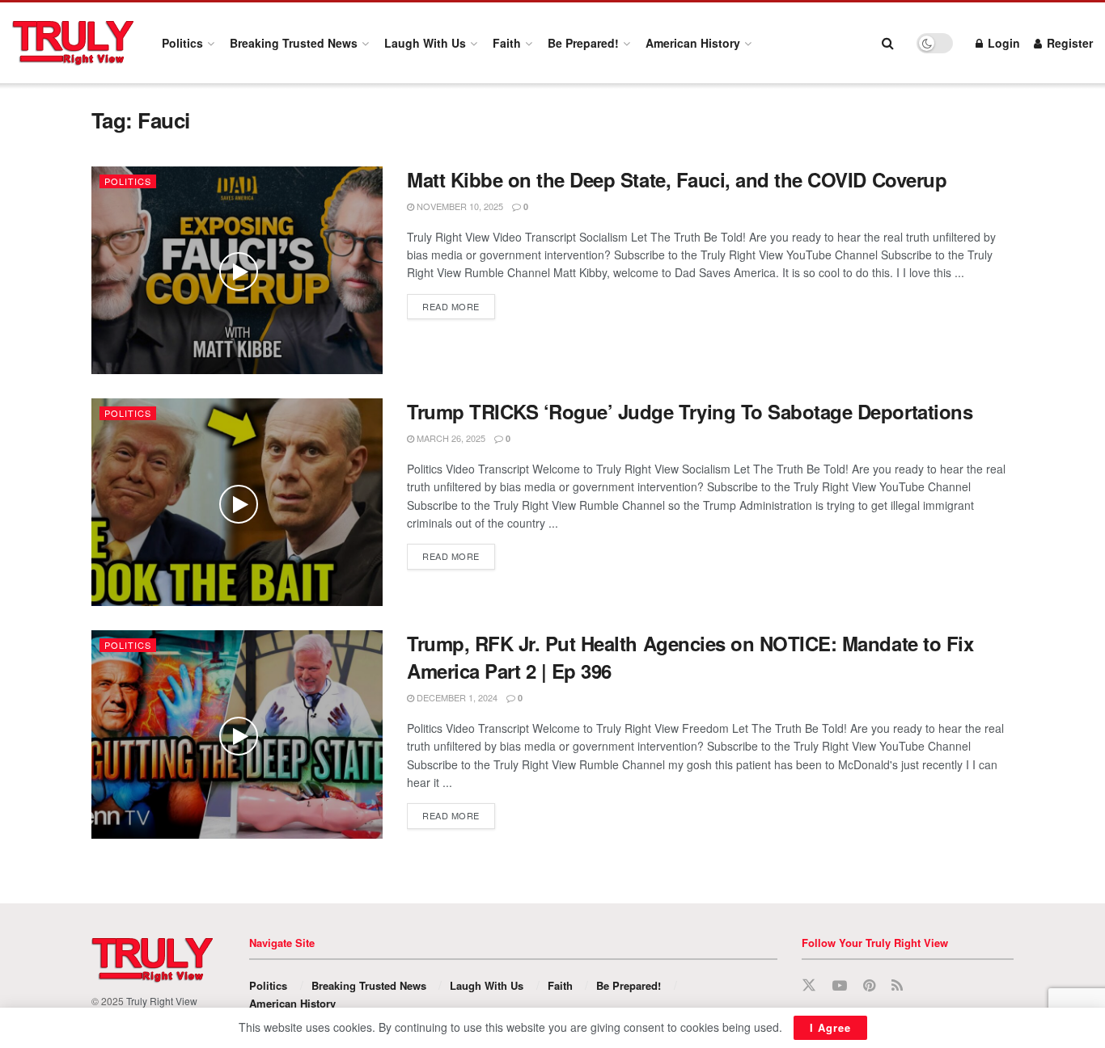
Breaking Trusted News (294, 43)
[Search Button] (888, 42)
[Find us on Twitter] (809, 985)
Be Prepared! (583, 43)
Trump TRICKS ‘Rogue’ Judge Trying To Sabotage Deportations (689, 411)
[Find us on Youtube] (839, 986)
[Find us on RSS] (897, 986)
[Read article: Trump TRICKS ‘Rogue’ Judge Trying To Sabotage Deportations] (237, 502)
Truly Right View (161, 1001)
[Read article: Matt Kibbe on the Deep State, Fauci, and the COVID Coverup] (237, 270)
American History (693, 43)
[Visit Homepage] (72, 43)
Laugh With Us (425, 43)
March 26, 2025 (449, 437)
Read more (458, 306)
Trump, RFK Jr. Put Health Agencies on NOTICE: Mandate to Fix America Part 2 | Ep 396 (690, 656)
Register (1068, 43)
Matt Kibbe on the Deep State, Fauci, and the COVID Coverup (676, 179)
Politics (182, 43)
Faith (507, 43)
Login (1002, 43)
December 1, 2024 (455, 697)
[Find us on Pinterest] (869, 986)
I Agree (830, 1027)
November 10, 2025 (458, 206)
